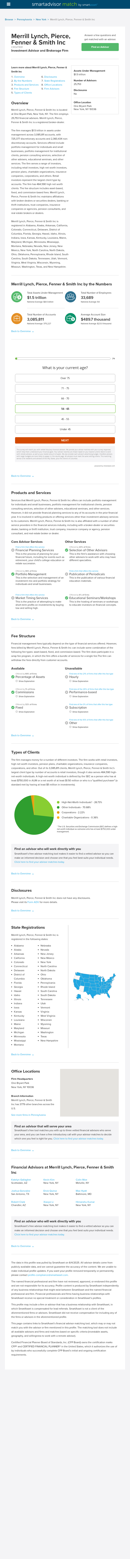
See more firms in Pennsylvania (28, 1115)
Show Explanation (27, 681)
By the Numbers (23, 80)
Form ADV (33, 902)
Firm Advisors (51, 88)
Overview (19, 76)
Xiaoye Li (48, 1202)
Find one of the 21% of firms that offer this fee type (91, 674)
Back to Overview (21, 331)
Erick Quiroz (50, 1190)
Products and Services (26, 84)
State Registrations (54, 80)
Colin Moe (81, 1179)
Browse (9, 19)
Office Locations (53, 84)
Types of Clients (23, 92)
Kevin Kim (49, 1179)
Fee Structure (21, 88)
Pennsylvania (24, 19)
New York (41, 19)
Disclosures (50, 76)
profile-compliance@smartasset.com (48, 1275)
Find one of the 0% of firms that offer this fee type (91, 704)
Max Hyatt (81, 1190)
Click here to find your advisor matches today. (39, 862)
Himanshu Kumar (85, 1202)
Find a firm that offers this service (30, 547)
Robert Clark (18, 1202)
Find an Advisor (100, 47)
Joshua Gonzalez (20, 1190)
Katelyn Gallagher (21, 1179)
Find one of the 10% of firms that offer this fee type (91, 720)
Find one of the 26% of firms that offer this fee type (91, 689)
